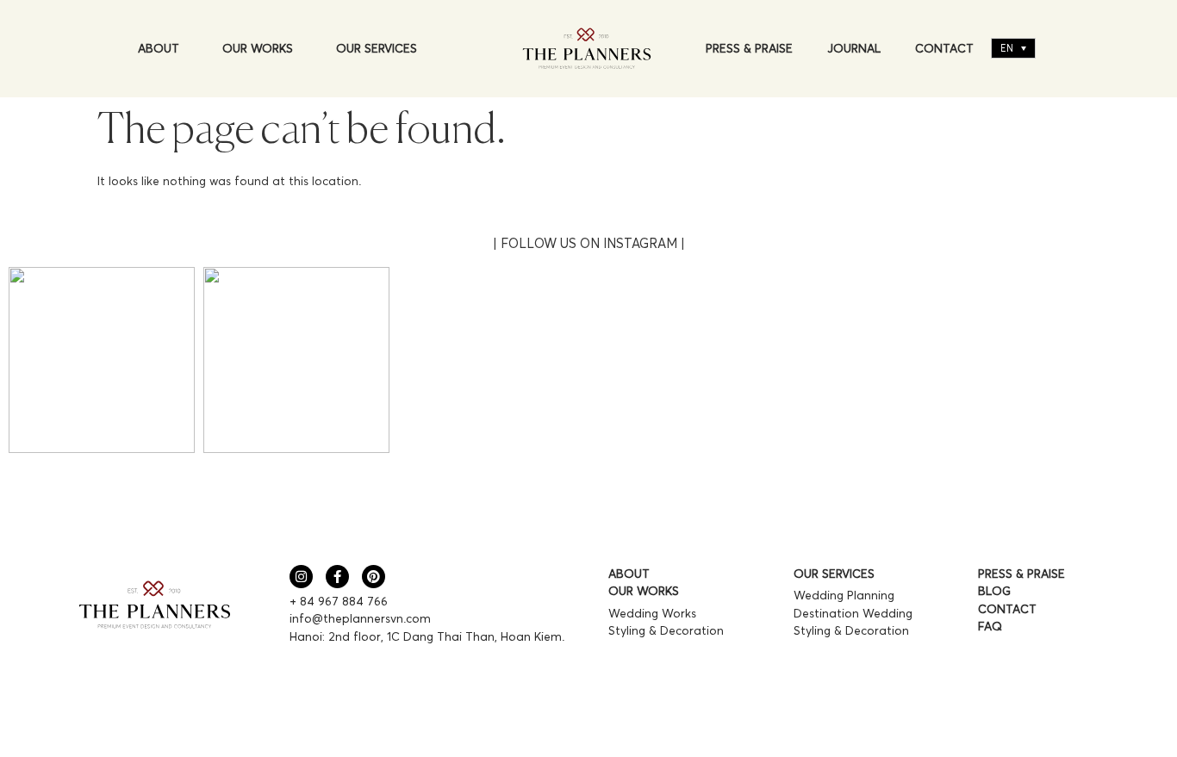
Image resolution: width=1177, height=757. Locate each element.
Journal (854, 48)
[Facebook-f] (337, 576)
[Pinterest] (373, 576)
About (158, 48)
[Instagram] (301, 576)
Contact (944, 48)
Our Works (257, 48)
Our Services (376, 48)
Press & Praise (749, 48)
